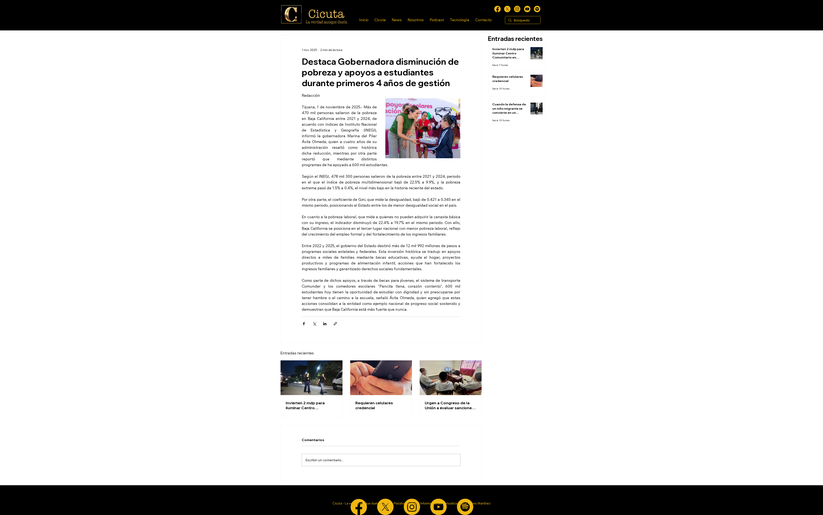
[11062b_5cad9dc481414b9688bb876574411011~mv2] (537, 9)
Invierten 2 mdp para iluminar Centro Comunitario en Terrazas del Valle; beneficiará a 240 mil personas (311, 405)
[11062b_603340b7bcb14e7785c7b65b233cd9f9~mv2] (517, 9)
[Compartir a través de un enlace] (335, 324)
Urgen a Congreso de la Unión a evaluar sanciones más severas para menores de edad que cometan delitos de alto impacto (450, 405)
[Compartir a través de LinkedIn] (325, 324)
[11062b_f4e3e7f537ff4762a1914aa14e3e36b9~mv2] (497, 9)
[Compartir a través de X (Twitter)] (314, 324)
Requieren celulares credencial (374, 405)
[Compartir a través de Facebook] (304, 324)
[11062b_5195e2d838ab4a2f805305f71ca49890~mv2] (507, 9)
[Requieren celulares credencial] (381, 377)
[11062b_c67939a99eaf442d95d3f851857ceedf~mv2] (527, 9)
